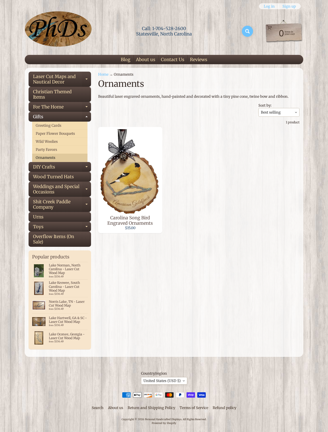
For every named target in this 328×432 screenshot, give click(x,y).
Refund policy (224, 407)
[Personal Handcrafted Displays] (58, 31)
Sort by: (265, 105)
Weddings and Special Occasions (62, 189)
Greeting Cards (48, 125)
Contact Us (172, 59)
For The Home (62, 108)
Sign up (289, 6)
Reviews (198, 59)
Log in (269, 6)
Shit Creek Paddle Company (62, 204)
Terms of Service (194, 407)
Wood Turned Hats (53, 176)
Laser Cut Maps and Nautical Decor (62, 79)
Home (103, 74)
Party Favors (46, 149)
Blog (125, 59)
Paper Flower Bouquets (55, 133)
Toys (62, 228)
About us (145, 59)
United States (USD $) (162, 380)
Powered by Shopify (164, 423)
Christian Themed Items (52, 94)
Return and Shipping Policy (151, 407)
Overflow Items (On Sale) (53, 239)
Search (98, 407)
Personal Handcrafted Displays (163, 419)
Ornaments (45, 157)
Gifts (62, 118)
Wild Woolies (47, 141)
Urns (38, 217)
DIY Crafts (62, 168)
